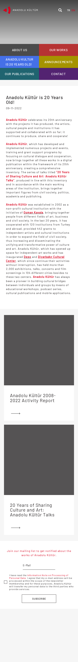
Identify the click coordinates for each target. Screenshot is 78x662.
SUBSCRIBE (39, 598)
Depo (27, 256)
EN (73, 10)
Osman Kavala (33, 212)
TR (68, 10)
